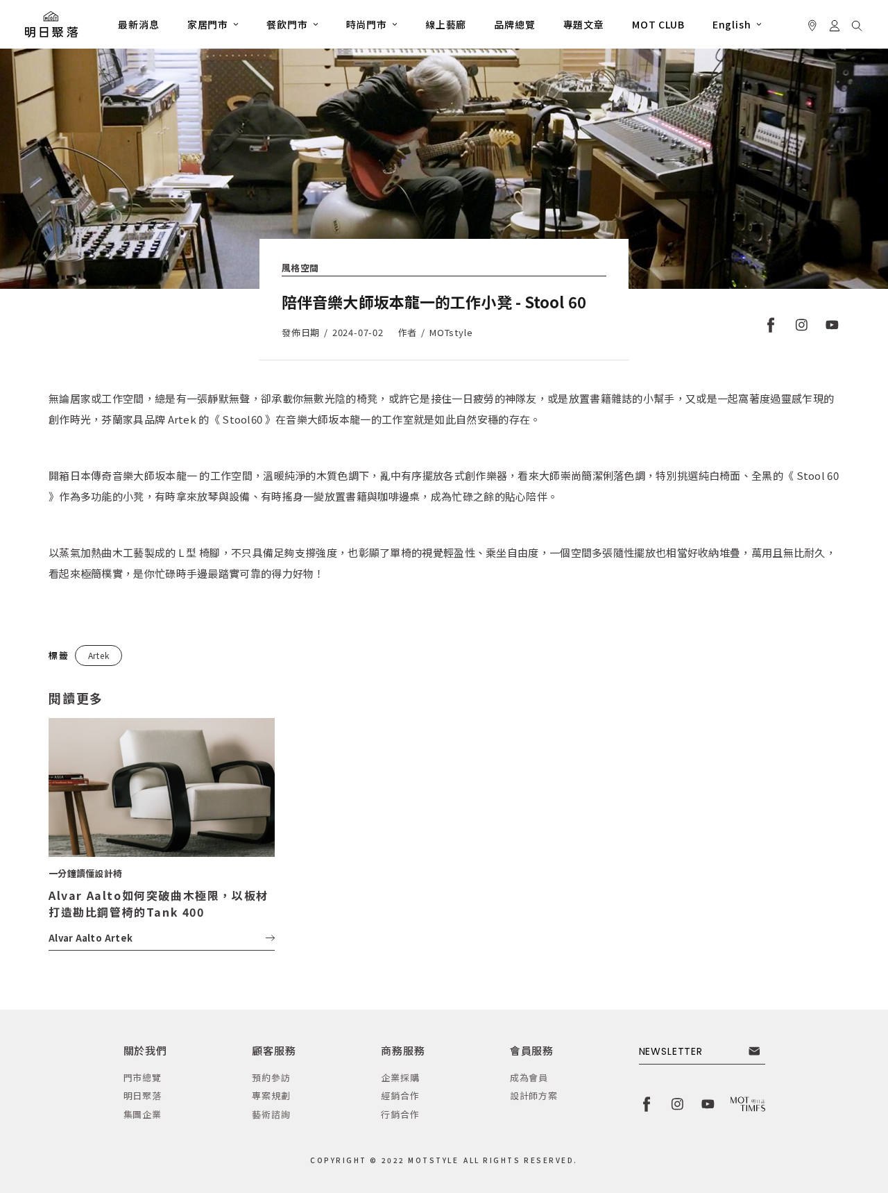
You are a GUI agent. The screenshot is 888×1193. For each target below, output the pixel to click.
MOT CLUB (658, 24)
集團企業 (142, 1114)
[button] (213, 24)
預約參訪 (271, 1077)
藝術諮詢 (271, 1114)
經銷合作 (400, 1095)
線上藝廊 (445, 24)
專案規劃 (271, 1095)
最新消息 (138, 24)
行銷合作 (400, 1114)
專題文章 (583, 24)
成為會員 (529, 1077)
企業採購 (400, 1077)
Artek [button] (99, 655)
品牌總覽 (514, 24)
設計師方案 (534, 1095)
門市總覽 (142, 1077)
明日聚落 (142, 1095)
